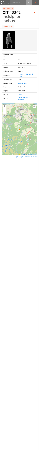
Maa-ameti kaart (31, 157)
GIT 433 (20, 56)
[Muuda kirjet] (34, 12)
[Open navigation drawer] (35, 2)
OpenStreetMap (32, 154)
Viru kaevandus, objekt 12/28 (26, 75)
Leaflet (22, 154)
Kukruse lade (22, 83)
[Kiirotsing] (29, 2)
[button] (4, 106)
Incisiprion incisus (11, 18)
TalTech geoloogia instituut (24, 98)
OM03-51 (21, 94)
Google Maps (18, 157)
